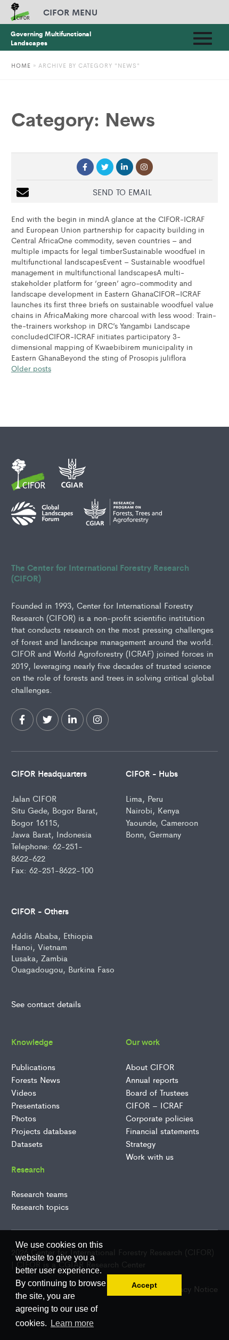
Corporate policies (159, 1117)
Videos (23, 1092)
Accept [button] (144, 1285)
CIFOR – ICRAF (154, 1105)
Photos (23, 1117)
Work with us (150, 1156)
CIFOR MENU (70, 12)
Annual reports (152, 1079)
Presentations (35, 1105)
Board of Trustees (157, 1092)
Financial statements (162, 1130)
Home (21, 65)
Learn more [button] (72, 1323)
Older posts (31, 368)
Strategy (141, 1143)
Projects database (43, 1130)
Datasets (27, 1143)
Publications (33, 1066)
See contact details (46, 1003)
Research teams (39, 1193)
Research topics (40, 1206)
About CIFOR (150, 1066)
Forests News (35, 1079)
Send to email (122, 191)
